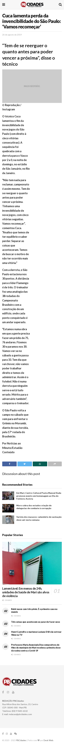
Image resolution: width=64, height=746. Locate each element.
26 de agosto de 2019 (12, 35)
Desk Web (48, 740)
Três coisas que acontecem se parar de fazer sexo (35, 622)
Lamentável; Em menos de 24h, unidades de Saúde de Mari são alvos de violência (25, 592)
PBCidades (21, 740)
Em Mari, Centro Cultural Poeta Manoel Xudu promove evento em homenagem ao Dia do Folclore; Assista (38, 496)
